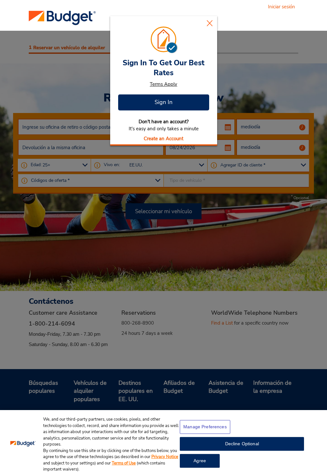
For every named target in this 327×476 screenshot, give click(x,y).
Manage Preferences (205, 426)
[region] (163, 443)
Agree (200, 460)
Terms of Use (124, 463)
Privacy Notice (164, 457)
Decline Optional (242, 443)
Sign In (163, 102)
